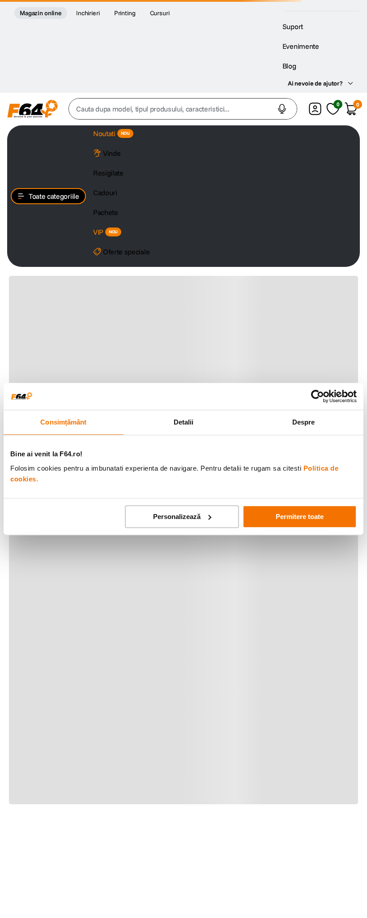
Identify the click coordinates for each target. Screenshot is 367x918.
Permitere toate (300, 516)
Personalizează (177, 516)
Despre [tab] (303, 422)
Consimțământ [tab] (63, 422)
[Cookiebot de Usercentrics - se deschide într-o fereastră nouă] (317, 396)
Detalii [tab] (184, 422)
